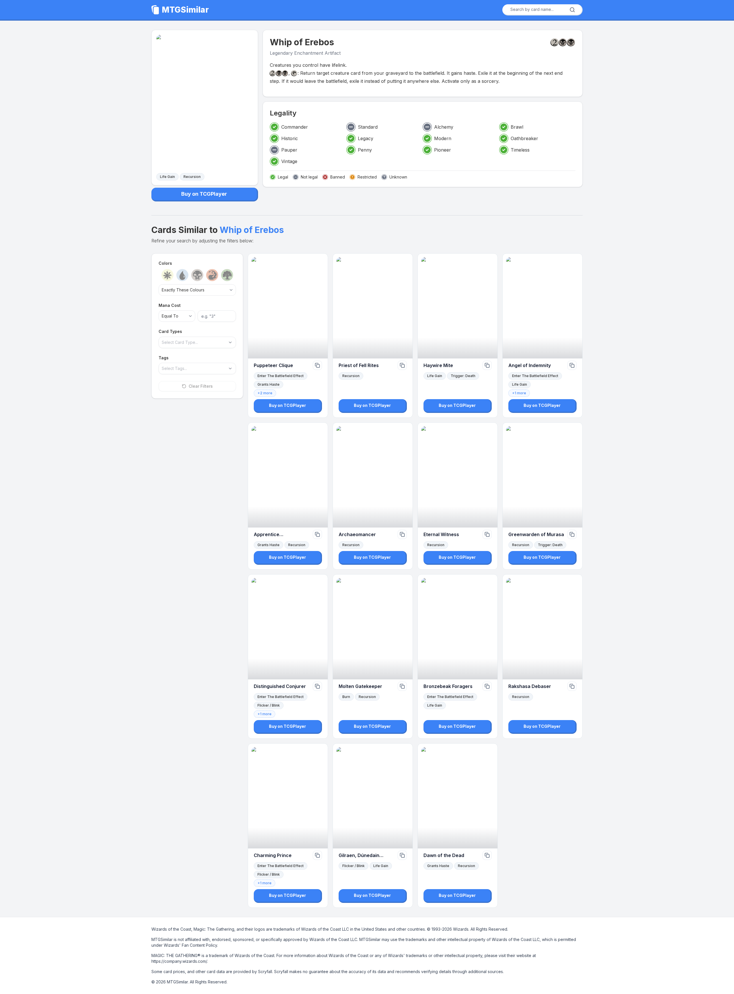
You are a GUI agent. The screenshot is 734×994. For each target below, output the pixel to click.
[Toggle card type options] (230, 342)
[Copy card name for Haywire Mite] (487, 365)
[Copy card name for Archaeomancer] (402, 534)
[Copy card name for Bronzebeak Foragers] (487, 686)
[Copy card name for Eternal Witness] (487, 534)
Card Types (170, 331)
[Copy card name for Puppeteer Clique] (317, 365)
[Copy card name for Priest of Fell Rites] (402, 365)
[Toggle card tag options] (230, 368)
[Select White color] (167, 275)
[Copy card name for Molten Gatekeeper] (402, 686)
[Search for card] (572, 9)
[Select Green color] (227, 275)
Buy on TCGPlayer (204, 194)
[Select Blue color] (182, 275)
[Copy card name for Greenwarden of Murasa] (572, 534)
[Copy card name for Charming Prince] (317, 855)
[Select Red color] (212, 275)
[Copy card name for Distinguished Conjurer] (317, 686)
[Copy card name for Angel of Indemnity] (572, 365)
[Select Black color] (197, 275)
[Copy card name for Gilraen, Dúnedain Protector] (402, 855)
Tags (164, 357)
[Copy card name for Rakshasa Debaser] (572, 686)
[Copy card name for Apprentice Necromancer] (317, 534)
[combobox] (540, 9)
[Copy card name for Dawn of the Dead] (487, 855)
